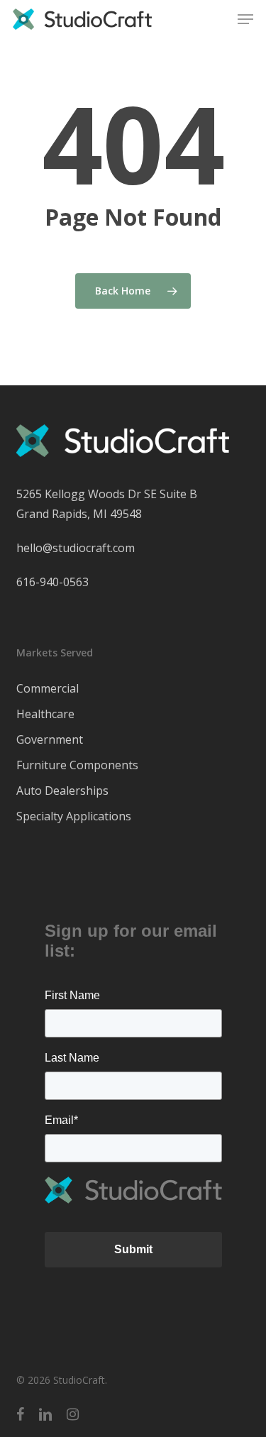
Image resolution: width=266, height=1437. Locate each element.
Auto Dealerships (62, 790)
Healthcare (45, 714)
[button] (245, 19)
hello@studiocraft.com (75, 548)
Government (49, 739)
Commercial (47, 688)
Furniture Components (77, 765)
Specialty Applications (73, 816)
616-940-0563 (52, 582)
